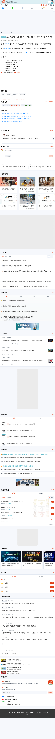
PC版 (9, 712)
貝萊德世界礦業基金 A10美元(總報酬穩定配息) (12, 513)
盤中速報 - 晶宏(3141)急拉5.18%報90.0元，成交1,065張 (15, 118)
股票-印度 (8, 509)
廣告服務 (32, 712)
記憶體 (6, 583)
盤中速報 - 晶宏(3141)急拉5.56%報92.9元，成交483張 (15, 114)
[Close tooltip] (51, 11)
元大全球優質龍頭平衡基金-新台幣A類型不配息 (12, 501)
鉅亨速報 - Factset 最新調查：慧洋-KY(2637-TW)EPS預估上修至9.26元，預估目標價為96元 (8, 206)
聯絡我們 (45, 712)
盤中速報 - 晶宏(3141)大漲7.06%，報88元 (12, 121)
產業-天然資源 (9, 515)
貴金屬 (7, 521)
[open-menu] (1, 5)
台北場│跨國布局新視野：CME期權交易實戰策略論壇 (21, 424)
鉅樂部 (22, 712)
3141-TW (7, 44)
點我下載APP (17, 72)
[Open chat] (52, 8)
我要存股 (51, 101)
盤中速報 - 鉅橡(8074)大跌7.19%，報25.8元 (40, 167)
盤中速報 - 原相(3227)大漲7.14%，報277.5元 (14, 167)
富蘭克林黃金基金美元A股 (7, 519)
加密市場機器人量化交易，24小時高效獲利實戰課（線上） (21, 430)
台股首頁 (45, 101)
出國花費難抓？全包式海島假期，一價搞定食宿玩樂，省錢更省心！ (27, 189)
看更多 (51, 130)
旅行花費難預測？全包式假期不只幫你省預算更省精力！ (46, 189)
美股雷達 (8, 347)
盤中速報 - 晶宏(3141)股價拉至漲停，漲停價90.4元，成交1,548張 (18, 116)
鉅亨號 (18, 712)
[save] (42, 8)
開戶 (52, 520)
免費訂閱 (50, 692)
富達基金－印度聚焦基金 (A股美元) (9, 507)
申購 (52, 502)
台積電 (6, 587)
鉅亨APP (14, 712)
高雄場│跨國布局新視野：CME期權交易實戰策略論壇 (21, 437)
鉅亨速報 (4, 32)
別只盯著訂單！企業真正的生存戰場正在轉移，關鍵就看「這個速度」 (8, 189)
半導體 (6, 591)
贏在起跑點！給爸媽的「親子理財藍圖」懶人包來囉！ (13, 99)
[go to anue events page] (48, 5)
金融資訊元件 (38, 712)
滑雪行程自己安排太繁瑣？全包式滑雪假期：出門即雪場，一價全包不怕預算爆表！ (27, 206)
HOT (8, 424)
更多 (51, 256)
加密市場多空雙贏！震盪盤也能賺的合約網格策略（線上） (21, 443)
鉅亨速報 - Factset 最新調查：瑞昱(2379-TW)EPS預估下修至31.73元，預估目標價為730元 (45, 206)
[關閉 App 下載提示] (1, 2)
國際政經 (9, 337)
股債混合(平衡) (9, 503)
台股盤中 (10, 32)
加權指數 (25, 52)
